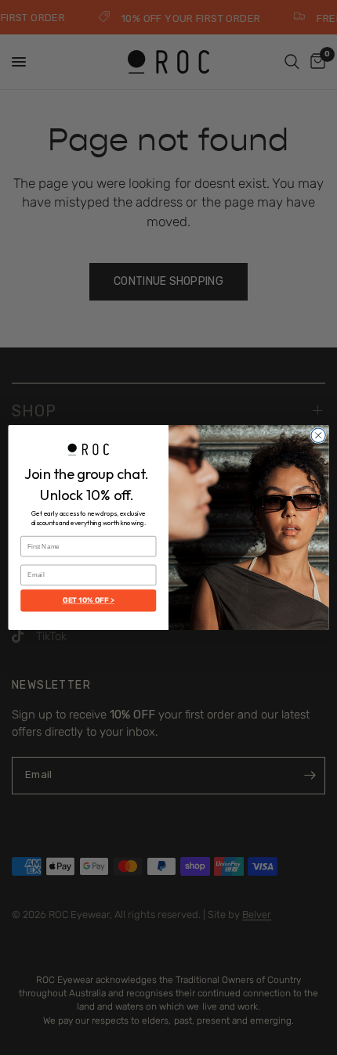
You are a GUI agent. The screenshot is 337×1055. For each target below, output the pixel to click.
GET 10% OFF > (88, 601)
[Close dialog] (318, 435)
